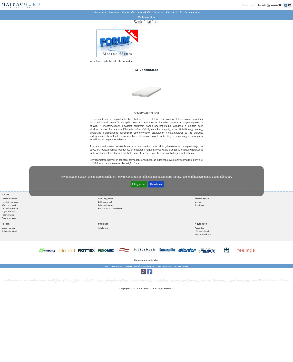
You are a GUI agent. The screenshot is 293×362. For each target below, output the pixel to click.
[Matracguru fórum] (117, 43)
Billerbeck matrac (202, 282)
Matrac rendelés (156, 280)
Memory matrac (126, 282)
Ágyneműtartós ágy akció (51, 282)
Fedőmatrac (230, 280)
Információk (143, 12)
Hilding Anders (205, 280)
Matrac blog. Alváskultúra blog (14, 280)
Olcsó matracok (81, 282)
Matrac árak (263, 280)
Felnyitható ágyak (105, 205)
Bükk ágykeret (58, 280)
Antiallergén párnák (9, 231)
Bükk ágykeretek (105, 202)
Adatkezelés (117, 266)
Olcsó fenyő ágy (68, 282)
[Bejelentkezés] (238, 5)
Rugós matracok (8, 212)
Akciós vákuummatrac (141, 282)
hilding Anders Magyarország (174, 280)
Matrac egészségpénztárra (109, 282)
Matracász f (254, 280)
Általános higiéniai (202, 199)
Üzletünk (274, 5)
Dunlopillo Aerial (188, 282)
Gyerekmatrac (133, 280)
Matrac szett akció (157, 282)
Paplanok (213, 282)
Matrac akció (93, 282)
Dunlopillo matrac (242, 280)
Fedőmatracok (8, 215)
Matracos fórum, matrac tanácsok (40, 280)
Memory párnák (8, 228)
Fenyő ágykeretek (105, 199)
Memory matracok (9, 199)
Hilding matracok (193, 280)
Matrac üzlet (144, 280)
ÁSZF (107, 266)
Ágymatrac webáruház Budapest (109, 280)
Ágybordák (199, 228)
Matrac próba (70, 280)
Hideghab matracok (10, 202)
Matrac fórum (192, 12)
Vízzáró (198, 202)
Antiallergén (199, 205)
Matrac (137, 260)
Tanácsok (158, 12)
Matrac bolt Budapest (173, 282)
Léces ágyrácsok (202, 231)
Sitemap (128, 266)
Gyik (159, 266)
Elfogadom (138, 184)
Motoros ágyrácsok (203, 234)
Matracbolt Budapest (238, 282)
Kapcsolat (262, 5)
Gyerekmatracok (9, 218)
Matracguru (99, 12)
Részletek (156, 184)
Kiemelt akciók (174, 12)
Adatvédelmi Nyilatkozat (144, 266)
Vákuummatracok (9, 205)
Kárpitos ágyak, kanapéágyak (110, 208)
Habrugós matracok (10, 208)
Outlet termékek (146, 17)
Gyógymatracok (275, 280)
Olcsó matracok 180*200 (85, 280)
